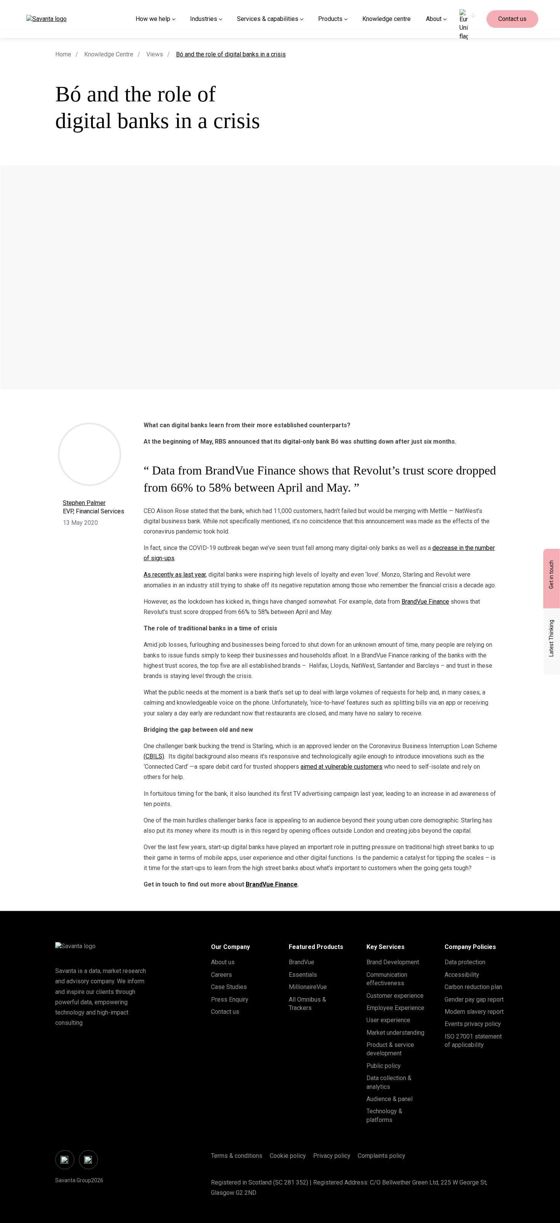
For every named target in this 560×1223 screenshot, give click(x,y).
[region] (467, 19)
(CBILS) (154, 756)
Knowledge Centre (108, 54)
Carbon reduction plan (473, 987)
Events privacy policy (473, 1023)
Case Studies (229, 987)
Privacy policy (331, 1155)
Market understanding (395, 1032)
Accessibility (462, 974)
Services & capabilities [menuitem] (267, 18)
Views (154, 54)
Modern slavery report (474, 1011)
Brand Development (392, 962)
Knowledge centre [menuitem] (386, 18)
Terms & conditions (236, 1155)
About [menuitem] (434, 18)
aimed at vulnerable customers (341, 766)
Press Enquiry (229, 999)
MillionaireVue (308, 987)
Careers (221, 974)
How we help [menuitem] (153, 18)
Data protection (465, 962)
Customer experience (395, 995)
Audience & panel (389, 1099)
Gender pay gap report (474, 999)
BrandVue (301, 962)
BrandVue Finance (425, 601)
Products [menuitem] (330, 18)
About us (223, 962)
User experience (388, 1020)
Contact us (512, 18)
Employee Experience (395, 1007)
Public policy (383, 1065)
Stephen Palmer (84, 503)
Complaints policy (381, 1155)
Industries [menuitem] (203, 18)
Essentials (303, 974)
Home (63, 54)
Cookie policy (288, 1155)
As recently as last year (175, 574)
